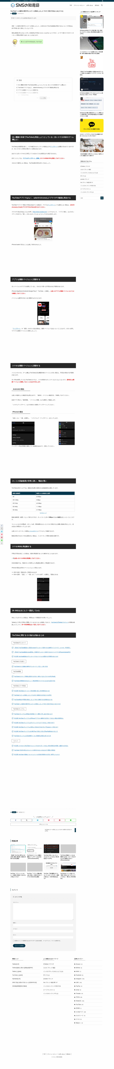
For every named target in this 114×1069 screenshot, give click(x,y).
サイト (14, 935)
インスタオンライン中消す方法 (88, 185)
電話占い (79, 1023)
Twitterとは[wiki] (16, 971)
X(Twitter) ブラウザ (85, 166)
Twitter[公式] (15, 964)
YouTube (14, 13)
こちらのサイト (33, 531)
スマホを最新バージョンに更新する (28, 93)
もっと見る (43, 98)
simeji (78, 990)
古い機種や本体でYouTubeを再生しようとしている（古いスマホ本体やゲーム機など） (42, 85)
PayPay (79, 986)
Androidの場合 (25, 95)
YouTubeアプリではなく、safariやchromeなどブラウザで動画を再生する (38, 87)
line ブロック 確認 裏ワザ (86, 182)
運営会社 (68, 1054)
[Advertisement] (43, 62)
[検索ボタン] (102, 5)
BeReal (79, 968)
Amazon (79, 964)
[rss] (103, 1)
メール (15, 929)
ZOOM (78, 1008)
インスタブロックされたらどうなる (89, 172)
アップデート (54, 146)
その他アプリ (81, 1012)
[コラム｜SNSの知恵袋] (25, 5)
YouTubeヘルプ (43, 513)
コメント (15, 902)
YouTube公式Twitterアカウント (59, 622)
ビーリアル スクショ (85, 189)
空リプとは (83, 176)
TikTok (79, 997)
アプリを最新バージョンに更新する (28, 90)
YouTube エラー (22, 812)
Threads (79, 993)
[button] (15, 820)
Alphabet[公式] (16, 979)
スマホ (79, 1019)
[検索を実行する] (102, 198)
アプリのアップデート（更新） (31, 158)
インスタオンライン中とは (87, 192)
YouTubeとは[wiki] (17, 975)
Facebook (79, 975)
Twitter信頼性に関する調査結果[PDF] (22, 968)
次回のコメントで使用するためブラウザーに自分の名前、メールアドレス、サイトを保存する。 (38, 940)
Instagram (80, 979)
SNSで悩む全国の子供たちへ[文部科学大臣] (24, 982)
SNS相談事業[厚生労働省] (19, 986)
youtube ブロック (84, 179)
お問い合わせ (62, 1054)
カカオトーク (80, 1015)
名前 (14, 922)
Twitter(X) (80, 1001)
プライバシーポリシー (52, 1054)
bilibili (78, 971)
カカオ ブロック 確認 (85, 169)
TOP (45, 1054)
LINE (79, 982)
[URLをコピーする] (2, 543)
